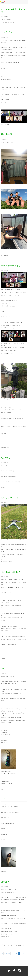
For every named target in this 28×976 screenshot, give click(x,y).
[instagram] (18, 971)
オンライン (6, 32)
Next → (6, 956)
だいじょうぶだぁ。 (11, 497)
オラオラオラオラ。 (11, 265)
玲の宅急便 (6, 134)
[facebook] (12, 971)
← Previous (7, 953)
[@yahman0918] (8, 971)
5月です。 (6, 457)
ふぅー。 (5, 798)
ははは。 (5, 668)
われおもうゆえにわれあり (13, 10)
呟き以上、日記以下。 (12, 571)
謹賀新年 (5, 881)
